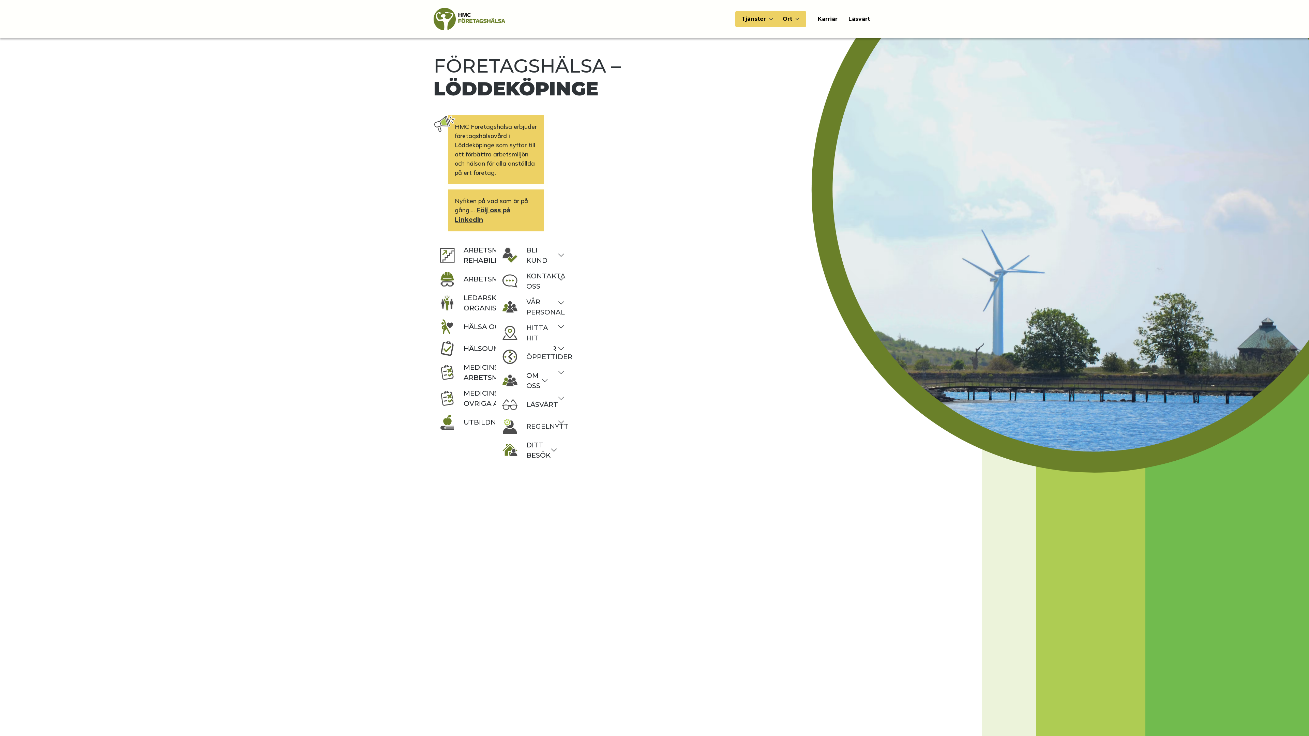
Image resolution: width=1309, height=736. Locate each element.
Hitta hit (537, 333)
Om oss (533, 380)
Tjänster (753, 19)
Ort (787, 19)
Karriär (828, 19)
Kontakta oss (537, 281)
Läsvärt (859, 19)
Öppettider (537, 357)
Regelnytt (537, 426)
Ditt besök (537, 450)
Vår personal (537, 307)
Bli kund (536, 255)
